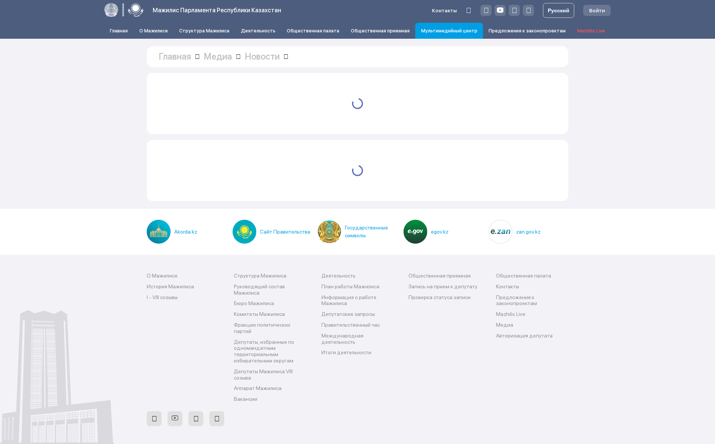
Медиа (504, 325)
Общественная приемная (380, 31)
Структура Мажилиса (204, 31)
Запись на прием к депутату (443, 286)
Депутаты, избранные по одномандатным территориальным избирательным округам (264, 351)
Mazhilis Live (591, 31)
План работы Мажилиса (350, 286)
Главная (119, 31)
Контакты (444, 10)
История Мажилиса (170, 286)
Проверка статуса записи (440, 297)
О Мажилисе (153, 31)
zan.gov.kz (528, 232)
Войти (597, 10)
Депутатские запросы (348, 314)
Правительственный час (350, 325)
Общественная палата (313, 31)
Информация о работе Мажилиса (348, 300)
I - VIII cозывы (162, 297)
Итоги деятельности (346, 352)
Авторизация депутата (524, 336)
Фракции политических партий (262, 328)
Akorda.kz (185, 232)
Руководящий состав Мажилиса (259, 289)
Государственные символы (366, 231)
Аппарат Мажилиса (258, 388)
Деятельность (258, 31)
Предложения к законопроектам (527, 31)
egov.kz (439, 232)
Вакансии (245, 399)
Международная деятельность (342, 339)
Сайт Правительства (285, 232)
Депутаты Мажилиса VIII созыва (263, 374)
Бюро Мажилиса (254, 303)
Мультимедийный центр (449, 31)
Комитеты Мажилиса (259, 314)
